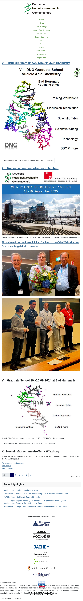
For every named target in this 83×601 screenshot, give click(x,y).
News (41, 23)
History (41, 47)
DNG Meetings (41, 27)
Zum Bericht (6, 466)
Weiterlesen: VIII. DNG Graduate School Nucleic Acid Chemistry (29, 160)
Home (41, 20)
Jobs (41, 44)
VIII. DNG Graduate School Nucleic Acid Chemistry (36, 63)
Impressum (41, 58)
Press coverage (41, 51)
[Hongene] (41, 523)
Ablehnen (18, 598)
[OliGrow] (41, 575)
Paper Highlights (41, 37)
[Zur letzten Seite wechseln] (30, 475)
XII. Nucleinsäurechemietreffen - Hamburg (30, 168)
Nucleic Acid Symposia (41, 30)
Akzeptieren (6, 598)
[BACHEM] (41, 547)
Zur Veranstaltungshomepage (13, 463)
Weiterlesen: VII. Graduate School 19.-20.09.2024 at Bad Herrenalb (30, 444)
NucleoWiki (41, 54)
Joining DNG (41, 34)
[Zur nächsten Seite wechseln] (27, 475)
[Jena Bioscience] (41, 561)
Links (41, 40)
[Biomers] (41, 555)
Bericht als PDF (7, 468)
